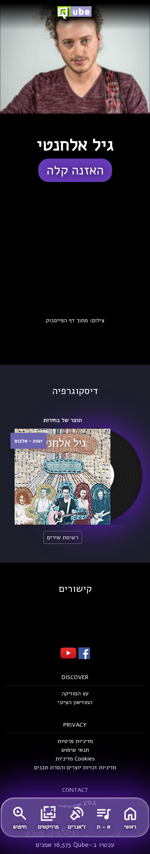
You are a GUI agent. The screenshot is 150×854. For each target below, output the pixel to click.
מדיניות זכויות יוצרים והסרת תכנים (75, 767)
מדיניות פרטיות (75, 741)
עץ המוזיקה (75, 693)
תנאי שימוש (75, 750)
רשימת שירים (62, 537)
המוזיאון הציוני (75, 702)
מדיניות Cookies (75, 759)
